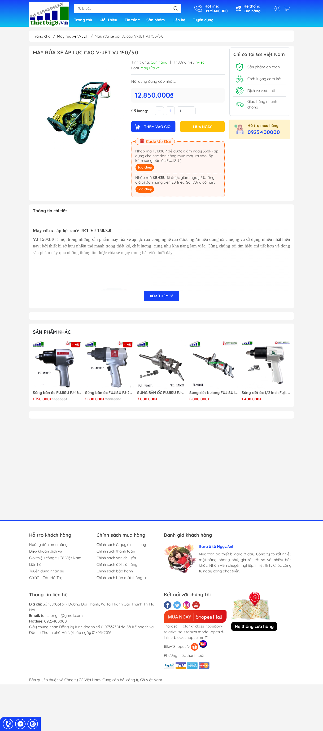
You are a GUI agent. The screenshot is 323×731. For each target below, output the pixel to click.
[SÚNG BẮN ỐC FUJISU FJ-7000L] (161, 365)
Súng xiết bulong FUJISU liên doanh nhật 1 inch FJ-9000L (213, 392)
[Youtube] (196, 605)
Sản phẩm (155, 19)
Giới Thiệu (108, 19)
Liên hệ (178, 19)
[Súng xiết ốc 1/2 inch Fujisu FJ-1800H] (265, 365)
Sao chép (144, 167)
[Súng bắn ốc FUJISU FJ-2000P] (109, 365)
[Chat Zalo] (32, 724)
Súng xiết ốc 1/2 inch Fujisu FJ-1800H (265, 392)
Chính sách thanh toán (115, 551)
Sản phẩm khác (52, 332)
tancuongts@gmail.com (62, 615)
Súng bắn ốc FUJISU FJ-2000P (109, 392)
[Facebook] (167, 605)
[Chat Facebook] (20, 724)
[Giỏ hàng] (288, 8)
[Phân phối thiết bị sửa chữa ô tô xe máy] (49, 13)
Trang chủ (83, 19)
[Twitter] (177, 605)
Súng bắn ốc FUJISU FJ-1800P (57, 392)
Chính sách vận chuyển (116, 557)
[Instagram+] (186, 605)
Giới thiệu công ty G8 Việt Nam (55, 557)
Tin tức (131, 19)
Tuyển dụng (203, 19)
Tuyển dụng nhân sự (46, 571)
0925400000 (264, 132)
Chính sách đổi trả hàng (116, 564)
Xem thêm (160, 296)
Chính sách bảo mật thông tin (121, 577)
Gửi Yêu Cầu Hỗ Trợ (45, 577)
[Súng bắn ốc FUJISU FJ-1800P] (57, 365)
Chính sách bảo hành (114, 571)
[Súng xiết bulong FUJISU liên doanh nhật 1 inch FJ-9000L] (213, 365)
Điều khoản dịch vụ (45, 551)
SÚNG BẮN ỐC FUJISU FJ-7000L (161, 392)
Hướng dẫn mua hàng (48, 544)
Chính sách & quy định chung (121, 544)
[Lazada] (203, 644)
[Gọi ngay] (8, 724)
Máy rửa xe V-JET (72, 36)
